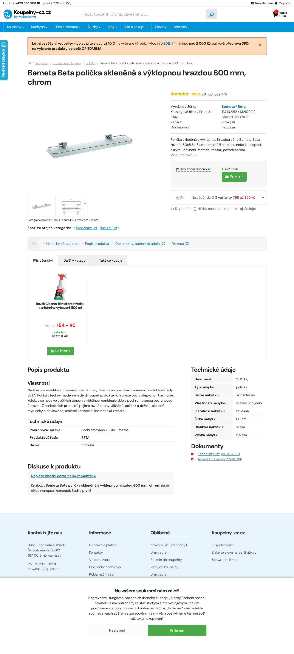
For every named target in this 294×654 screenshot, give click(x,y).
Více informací (182, 155)
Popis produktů (97, 243)
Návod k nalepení (220, 459)
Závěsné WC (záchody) (168, 545)
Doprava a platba (102, 545)
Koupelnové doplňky (67, 63)
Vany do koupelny (164, 567)
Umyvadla (158, 552)
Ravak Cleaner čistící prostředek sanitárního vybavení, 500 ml (60, 305)
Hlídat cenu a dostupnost (217, 208)
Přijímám (177, 630)
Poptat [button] (236, 176)
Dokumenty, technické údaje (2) (140, 243)
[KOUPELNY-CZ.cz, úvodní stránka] (27, 14)
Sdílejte (250, 208)
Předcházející (86, 228)
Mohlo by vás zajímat (62, 243)
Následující (108, 228)
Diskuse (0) (180, 243)
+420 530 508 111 (45, 569)
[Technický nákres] (73, 206)
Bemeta (228, 106)
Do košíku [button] (62, 351)
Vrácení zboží (99, 559)
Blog (111, 27)
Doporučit (183, 208)
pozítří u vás (60, 336)
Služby (93, 27)
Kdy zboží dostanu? (195, 169)
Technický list (219, 454)
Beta (242, 106)
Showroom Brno (224, 559)
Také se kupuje (110, 260)
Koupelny (42, 63)
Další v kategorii (75, 260)
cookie (128, 608)
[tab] (43, 260)
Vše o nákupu (134, 27)
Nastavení (117, 630)
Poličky (90, 63)
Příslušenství (43, 260)
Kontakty (180, 27)
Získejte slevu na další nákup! (234, 552)
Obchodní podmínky (105, 567)
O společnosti (223, 545)
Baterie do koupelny (166, 559)
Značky (160, 27)
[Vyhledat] (211, 14)
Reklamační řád (101, 574)
